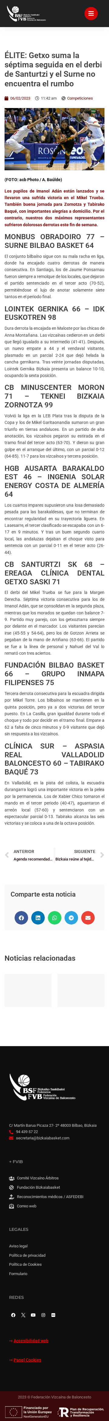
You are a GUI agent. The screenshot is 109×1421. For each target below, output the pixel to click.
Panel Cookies (27, 1360)
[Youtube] (33, 1315)
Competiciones (80, 98)
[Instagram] (43, 1315)
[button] (21, 918)
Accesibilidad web (31, 1340)
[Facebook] (13, 1315)
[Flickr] (53, 1315)
